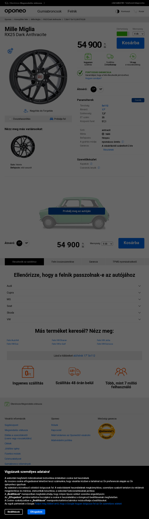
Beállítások (14, 511)
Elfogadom (36, 511)
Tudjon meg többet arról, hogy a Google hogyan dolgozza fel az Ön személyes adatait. (78, 503)
